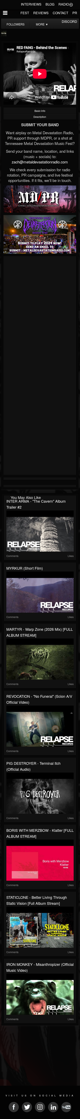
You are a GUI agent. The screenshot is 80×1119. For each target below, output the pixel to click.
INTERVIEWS (31, 4)
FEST (25, 12)
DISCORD (69, 21)
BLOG (50, 4)
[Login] (71, 4)
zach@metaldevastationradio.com (40, 161)
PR (74, 12)
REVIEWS (41, 12)
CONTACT (60, 12)
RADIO (63, 4)
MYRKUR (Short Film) (24, 568)
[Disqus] (40, 312)
